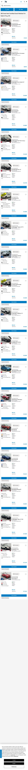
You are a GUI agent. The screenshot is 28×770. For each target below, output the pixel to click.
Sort (8, 9)
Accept (14, 760)
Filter (22, 9)
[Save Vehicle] (26, 20)
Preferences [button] (16, 756)
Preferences (14, 766)
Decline (14, 763)
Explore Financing (5, 44)
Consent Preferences (0, 754)
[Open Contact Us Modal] (25, 1)
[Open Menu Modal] (1, 1)
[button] (14, 42)
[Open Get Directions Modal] (27, 1)
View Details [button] (14, 42)
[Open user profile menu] (21, 1)
